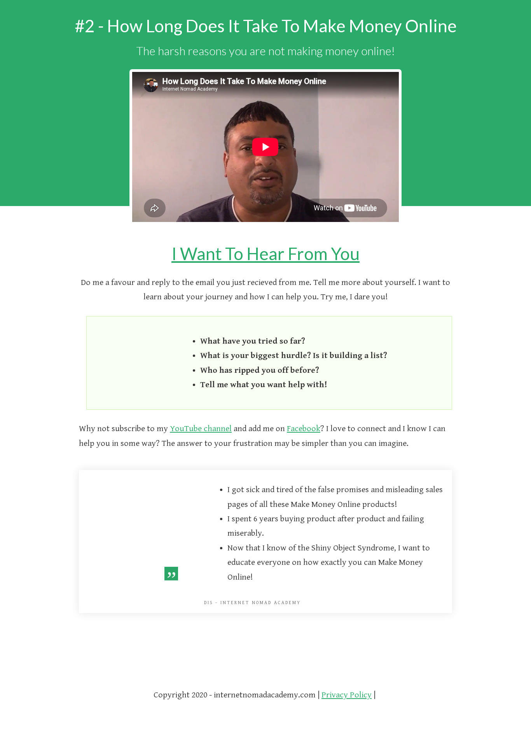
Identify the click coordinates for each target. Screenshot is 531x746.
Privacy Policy (346, 695)
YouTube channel (201, 428)
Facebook (303, 428)
